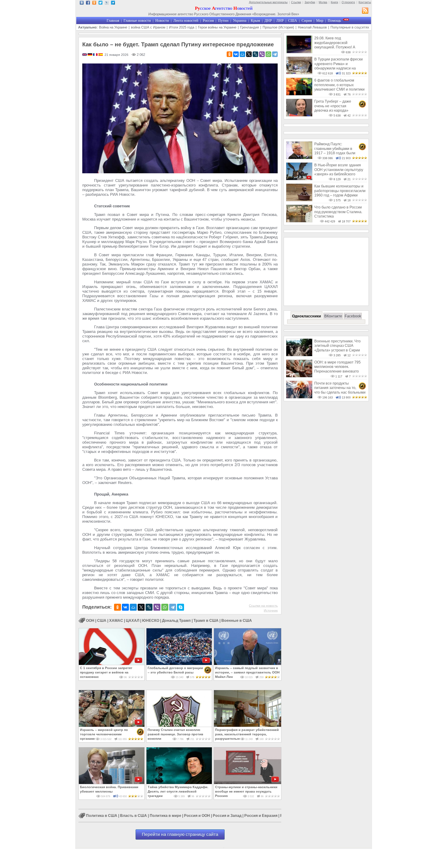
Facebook (353, 316)
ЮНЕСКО (150, 620)
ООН (90, 620)
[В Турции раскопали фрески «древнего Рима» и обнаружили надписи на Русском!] (299, 73)
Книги (334, 2)
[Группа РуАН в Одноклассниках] (94, 3)
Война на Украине (113, 27)
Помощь (334, 20)
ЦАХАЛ (132, 620)
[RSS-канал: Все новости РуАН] (365, 11)
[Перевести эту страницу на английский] (85, 55)
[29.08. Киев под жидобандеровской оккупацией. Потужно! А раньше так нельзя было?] (299, 52)
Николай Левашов (312, 27)
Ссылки (296, 2)
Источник (271, 610)
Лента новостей (185, 20)
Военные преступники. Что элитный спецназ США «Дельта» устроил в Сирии (337, 345)
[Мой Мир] (242, 54)
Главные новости (137, 20)
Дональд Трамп (176, 620)
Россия (208, 20)
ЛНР (280, 20)
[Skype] (180, 607)
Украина (239, 20)
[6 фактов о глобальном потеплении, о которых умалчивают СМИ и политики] (299, 94)
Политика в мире (165, 816)
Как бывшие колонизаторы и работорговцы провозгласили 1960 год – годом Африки (340, 190)
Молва (323, 2)
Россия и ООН (197, 816)
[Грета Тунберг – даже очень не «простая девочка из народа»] (299, 115)
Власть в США (133, 816)
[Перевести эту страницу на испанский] (100, 55)
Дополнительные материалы (268, 2)
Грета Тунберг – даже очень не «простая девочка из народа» (332, 105)
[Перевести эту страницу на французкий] (95, 55)
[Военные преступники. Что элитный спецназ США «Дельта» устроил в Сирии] (299, 355)
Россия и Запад (227, 816)
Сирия (307, 20)
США (292, 20)
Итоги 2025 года (181, 27)
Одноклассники (306, 316)
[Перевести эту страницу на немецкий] (90, 55)
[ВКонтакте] (236, 54)
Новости (162, 20)
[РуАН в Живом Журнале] (107, 3)
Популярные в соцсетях (350, 27)
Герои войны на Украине (217, 27)
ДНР (268, 20)
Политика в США (101, 816)
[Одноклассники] (229, 54)
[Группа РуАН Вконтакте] (82, 3)
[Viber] (262, 54)
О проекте (348, 2)
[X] (249, 54)
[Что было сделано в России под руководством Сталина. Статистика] (299, 221)
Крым (255, 20)
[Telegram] (275, 54)
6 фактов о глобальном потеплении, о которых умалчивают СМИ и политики (339, 84)
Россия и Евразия (260, 816)
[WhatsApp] (268, 54)
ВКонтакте (333, 316)
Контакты (365, 2)
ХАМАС (116, 620)
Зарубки (310, 2)
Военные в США (236, 620)
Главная (113, 20)
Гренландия (249, 27)
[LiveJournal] (255, 54)
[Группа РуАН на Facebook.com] (88, 3)
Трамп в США (206, 620)
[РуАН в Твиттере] (100, 3)
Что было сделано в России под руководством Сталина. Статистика (338, 211)
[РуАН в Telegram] (113, 3)
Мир (319, 20)
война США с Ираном (148, 27)
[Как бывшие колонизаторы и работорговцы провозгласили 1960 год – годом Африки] (299, 200)
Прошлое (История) (278, 27)
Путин (223, 20)
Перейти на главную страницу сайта (180, 834)
